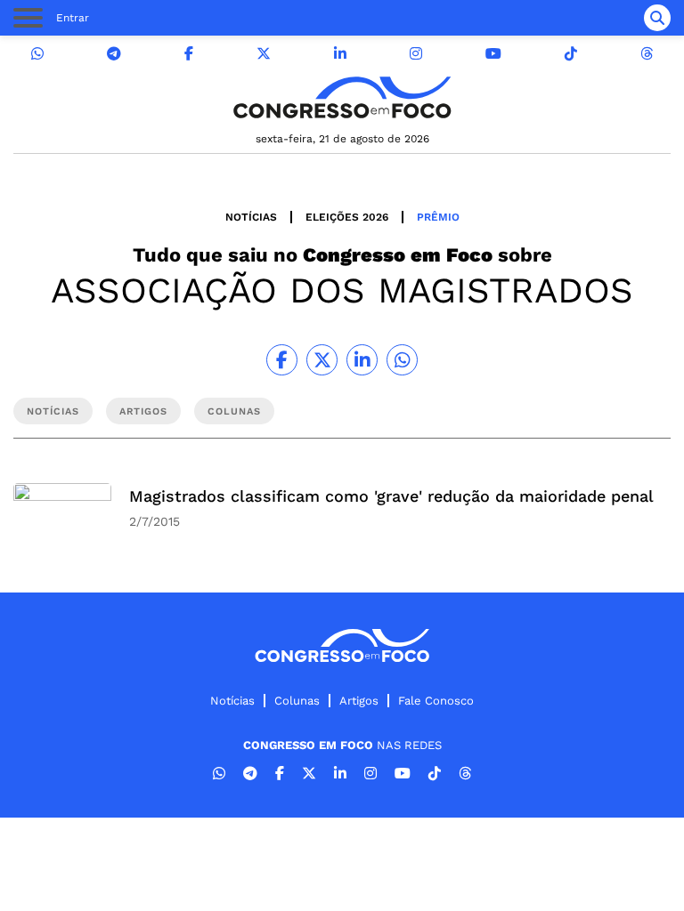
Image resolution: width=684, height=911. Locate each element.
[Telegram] (114, 53)
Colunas (297, 700)
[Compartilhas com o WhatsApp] (402, 359)
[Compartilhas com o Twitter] (322, 359)
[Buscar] (657, 17)
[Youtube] (493, 53)
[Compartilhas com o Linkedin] (362, 359)
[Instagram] (416, 53)
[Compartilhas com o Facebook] (281, 359)
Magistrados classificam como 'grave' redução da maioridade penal (391, 496)
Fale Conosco (436, 700)
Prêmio (438, 217)
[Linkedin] (340, 53)
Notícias (251, 217)
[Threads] (646, 53)
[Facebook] (188, 53)
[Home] (342, 97)
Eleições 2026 (346, 217)
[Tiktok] (571, 53)
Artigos (359, 700)
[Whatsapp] (37, 53)
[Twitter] (263, 53)
